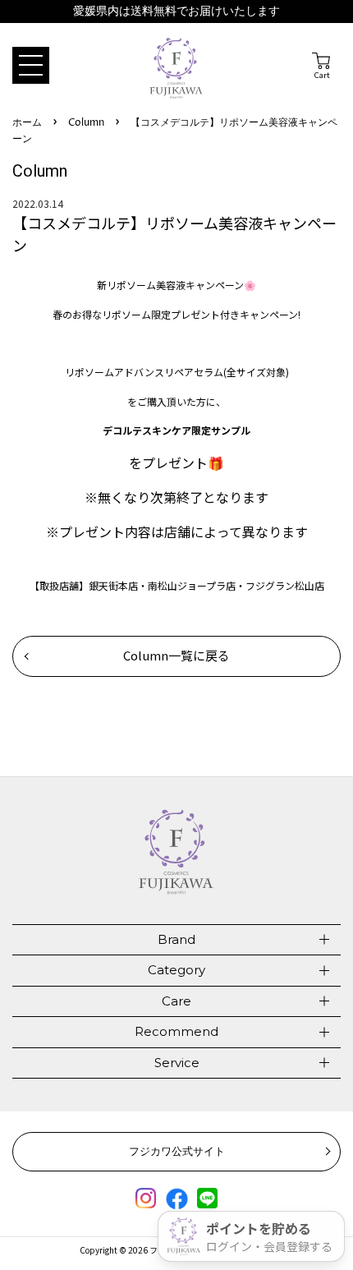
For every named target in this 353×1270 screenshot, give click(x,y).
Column (86, 123)
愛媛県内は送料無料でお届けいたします (176, 11)
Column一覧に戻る (176, 655)
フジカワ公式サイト (177, 1150)
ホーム (27, 123)
